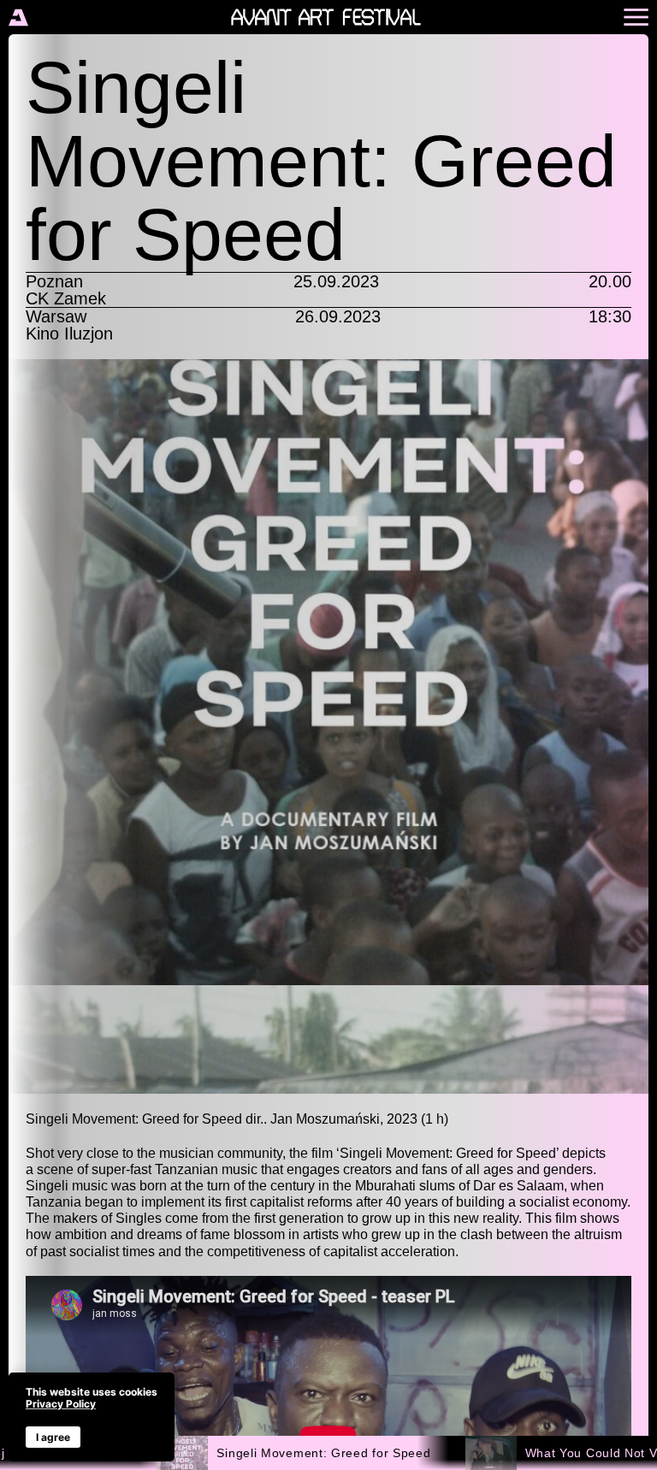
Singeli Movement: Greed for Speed (323, 1453)
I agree (53, 1437)
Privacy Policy (61, 1403)
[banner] (92, 1417)
